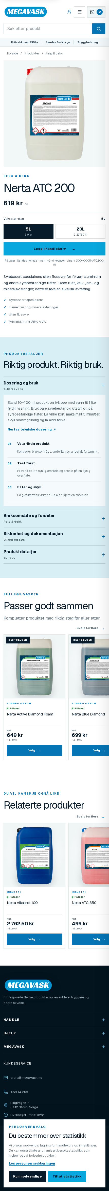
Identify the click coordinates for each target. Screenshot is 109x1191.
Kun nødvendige (27, 1176)
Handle (11, 1019)
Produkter (32, 53)
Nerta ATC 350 (84, 902)
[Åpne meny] (79, 12)
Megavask (14, 1046)
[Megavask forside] (26, 12)
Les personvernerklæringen (32, 1163)
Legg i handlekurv (55, 249)
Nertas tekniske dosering (32, 429)
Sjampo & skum (19, 703)
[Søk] (98, 28)
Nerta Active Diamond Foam (30, 714)
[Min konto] (69, 12)
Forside (12, 53)
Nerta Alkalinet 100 (22, 902)
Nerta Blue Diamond (88, 714)
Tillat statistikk (67, 1176)
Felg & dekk (54, 53)
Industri (14, 892)
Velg (34, 750)
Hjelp (10, 1033)
